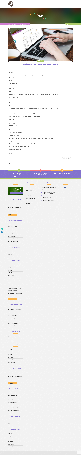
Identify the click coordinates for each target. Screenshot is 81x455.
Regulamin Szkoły (29, 190)
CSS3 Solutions (10, 265)
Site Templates (10, 272)
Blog (12, 24)
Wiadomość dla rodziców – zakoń (16, 192)
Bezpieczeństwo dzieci (30, 187)
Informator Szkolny (29, 195)
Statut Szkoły (28, 193)
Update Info (10, 254)
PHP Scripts (10, 270)
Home (9, 24)
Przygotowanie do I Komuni (30, 198)
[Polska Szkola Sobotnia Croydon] (10, 4)
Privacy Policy (28, 203)
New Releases (10, 251)
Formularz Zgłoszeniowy (30, 200)
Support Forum (10, 207)
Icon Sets (9, 267)
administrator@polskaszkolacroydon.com (62, 173)
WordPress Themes (11, 278)
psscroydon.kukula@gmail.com (62, 174)
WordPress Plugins (11, 275)
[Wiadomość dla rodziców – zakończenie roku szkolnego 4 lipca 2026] (15, 190)
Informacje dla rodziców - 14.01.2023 (41, 67)
